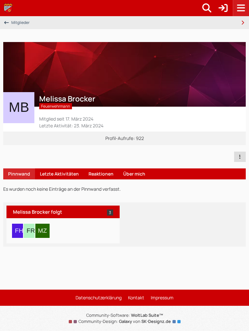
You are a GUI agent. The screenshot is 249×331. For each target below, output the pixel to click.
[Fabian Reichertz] (31, 231)
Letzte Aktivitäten (59, 174)
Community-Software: (124, 315)
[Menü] (241, 8)
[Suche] (206, 8)
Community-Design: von (124, 321)
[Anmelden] (223, 8)
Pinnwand (19, 174)
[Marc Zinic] (42, 231)
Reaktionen (101, 174)
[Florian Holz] (19, 231)
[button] (240, 157)
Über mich (134, 174)
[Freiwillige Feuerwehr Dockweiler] (8, 8)
